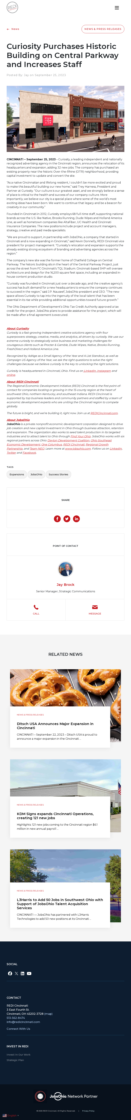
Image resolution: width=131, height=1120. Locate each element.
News (15, 29)
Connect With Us (18, 1028)
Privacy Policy (88, 1111)
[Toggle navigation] (116, 7)
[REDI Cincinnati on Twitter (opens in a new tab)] (16, 973)
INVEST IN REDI (17, 1046)
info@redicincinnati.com (23, 1022)
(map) (48, 1013)
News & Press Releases (102, 29)
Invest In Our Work (18, 1054)
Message (95, 613)
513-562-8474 (16, 1018)
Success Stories (58, 474)
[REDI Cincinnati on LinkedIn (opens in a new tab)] (22, 973)
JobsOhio (36, 474)
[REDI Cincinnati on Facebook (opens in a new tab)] (10, 973)
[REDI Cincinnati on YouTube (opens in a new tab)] (29, 973)
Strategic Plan (15, 1060)
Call (36, 613)
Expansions (17, 474)
